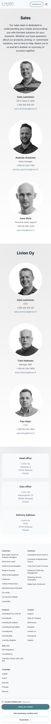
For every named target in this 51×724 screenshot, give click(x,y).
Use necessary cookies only (26, 713)
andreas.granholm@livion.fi (25, 169)
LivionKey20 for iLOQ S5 (11, 614)
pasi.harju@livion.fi (25, 433)
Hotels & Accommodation (11, 566)
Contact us (36, 4)
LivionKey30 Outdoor (10, 622)
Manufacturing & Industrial (12, 588)
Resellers (31, 627)
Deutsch (5, 691)
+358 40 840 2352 (25, 226)
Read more (26, 702)
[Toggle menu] (46, 4)
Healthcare (6, 579)
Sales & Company (34, 618)
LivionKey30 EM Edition (11, 627)
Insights (30, 640)
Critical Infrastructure (10, 584)
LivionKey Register (9, 640)
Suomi (4, 678)
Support (30, 614)
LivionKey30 (6, 618)
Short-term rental (8, 562)
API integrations (8, 650)
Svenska (5, 683)
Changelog (31, 636)
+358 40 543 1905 (25, 429)
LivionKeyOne (7, 631)
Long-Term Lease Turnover (37, 566)
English (5, 674)
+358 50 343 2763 (26, 165)
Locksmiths (6, 601)
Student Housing (8, 570)
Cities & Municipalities (10, 575)
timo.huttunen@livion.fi (25, 372)
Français (5, 687)
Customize (24, 720)
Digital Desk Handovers (36, 584)
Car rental (6, 593)
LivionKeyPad (7, 636)
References (31, 622)
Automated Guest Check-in (37, 555)
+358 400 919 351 (25, 104)
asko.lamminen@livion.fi (25, 108)
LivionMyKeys (7, 654)
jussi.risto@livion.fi (25, 230)
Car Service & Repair (10, 597)
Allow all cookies (25, 707)
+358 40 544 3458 (25, 368)
